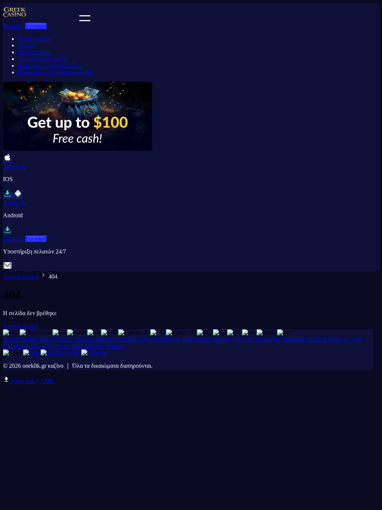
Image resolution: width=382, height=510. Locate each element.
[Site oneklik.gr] (40, 19)
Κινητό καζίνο (35, 52)
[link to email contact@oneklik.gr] (7, 268)
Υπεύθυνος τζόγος (25, 346)
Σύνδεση (13, 26)
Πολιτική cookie (302, 339)
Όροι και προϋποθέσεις (76, 346)
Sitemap (114, 346)
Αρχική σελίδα (20, 276)
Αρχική (26, 45)
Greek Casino (34, 38)
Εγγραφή (36, 26)
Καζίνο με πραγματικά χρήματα (55, 72)
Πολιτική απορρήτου (257, 339)
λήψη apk (32, 381)
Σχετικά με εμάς (342, 339)
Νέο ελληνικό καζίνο (43, 59)
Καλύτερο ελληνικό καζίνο (50, 65)
